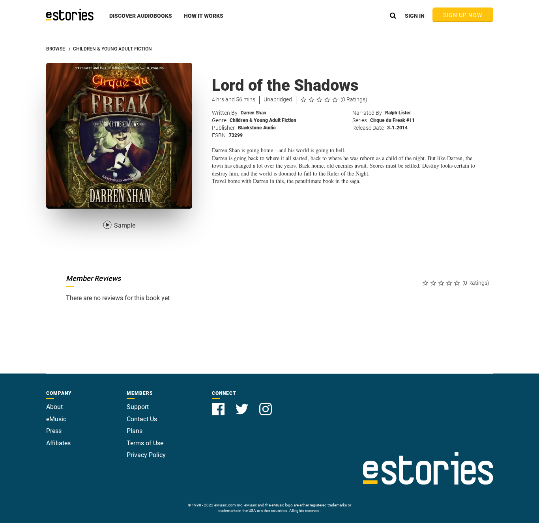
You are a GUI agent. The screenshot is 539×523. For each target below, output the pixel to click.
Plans (134, 431)
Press (54, 431)
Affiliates (58, 443)
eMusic (56, 419)
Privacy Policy (146, 455)
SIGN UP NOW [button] (463, 15)
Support (138, 407)
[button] (140, 20)
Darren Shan (253, 113)
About (54, 407)
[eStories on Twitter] (243, 404)
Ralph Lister (398, 113)
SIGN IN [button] (415, 16)
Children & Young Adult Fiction (263, 120)
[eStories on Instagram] (266, 404)
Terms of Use (145, 443)
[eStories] (70, 15)
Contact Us (142, 419)
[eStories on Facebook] (219, 404)
